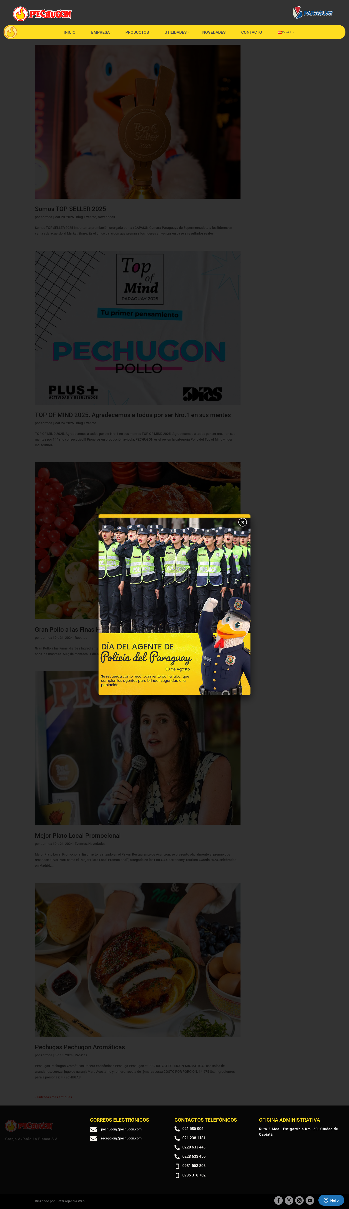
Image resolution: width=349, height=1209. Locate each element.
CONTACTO (251, 32)
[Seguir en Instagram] (299, 1200)
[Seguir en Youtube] (310, 1200)
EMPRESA (100, 32)
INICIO (69, 32)
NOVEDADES (214, 32)
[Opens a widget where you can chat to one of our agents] (331, 1201)
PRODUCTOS (137, 32)
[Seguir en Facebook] (278, 1200)
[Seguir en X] (289, 1200)
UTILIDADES (176, 32)
